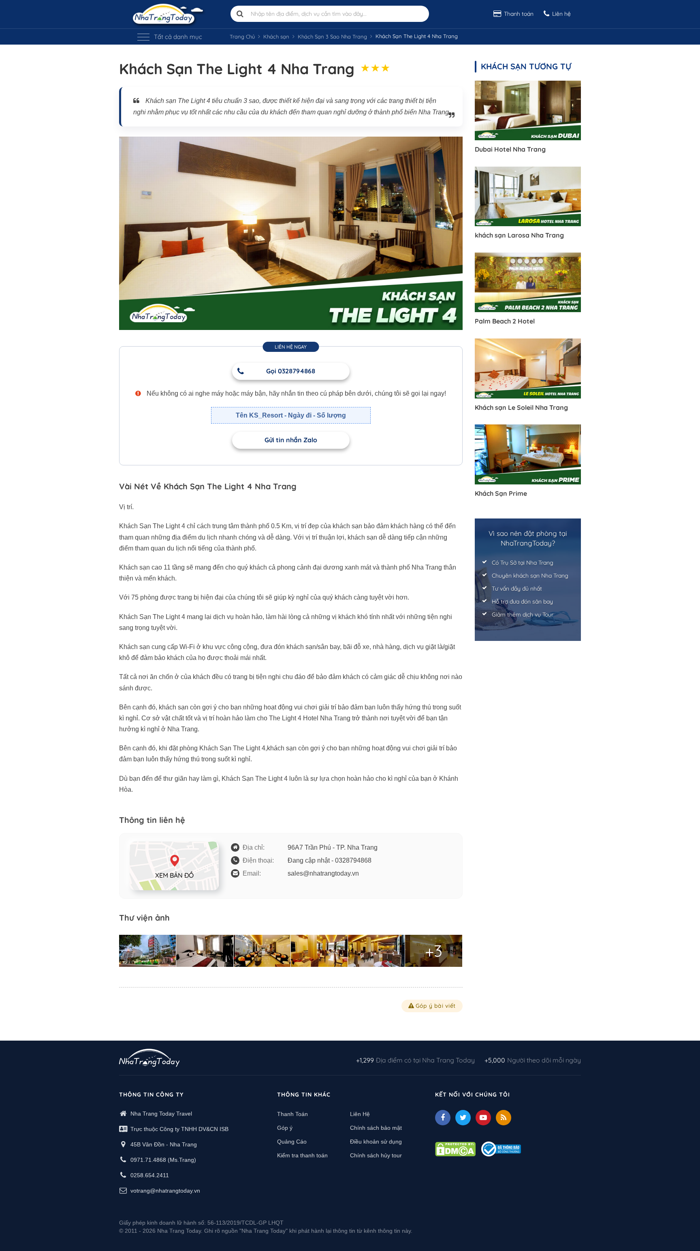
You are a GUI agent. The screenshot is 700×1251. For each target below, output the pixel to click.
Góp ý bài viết (436, 1005)
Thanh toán (519, 13)
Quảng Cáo (292, 1141)
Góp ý (284, 1128)
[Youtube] (483, 1117)
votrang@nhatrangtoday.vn (165, 1190)
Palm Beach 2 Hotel (505, 321)
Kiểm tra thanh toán (302, 1155)
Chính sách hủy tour (376, 1155)
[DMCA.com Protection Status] (455, 1148)
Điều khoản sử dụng (376, 1141)
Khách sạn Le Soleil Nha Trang (521, 407)
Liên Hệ (360, 1114)
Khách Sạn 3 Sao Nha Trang (332, 36)
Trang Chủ (242, 36)
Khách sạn (276, 36)
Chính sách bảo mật (376, 1128)
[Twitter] (463, 1117)
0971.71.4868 (148, 1160)
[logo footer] (149, 1059)
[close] (632, 125)
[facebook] (442, 1117)
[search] (240, 14)
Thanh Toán (292, 1114)
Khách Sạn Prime (501, 493)
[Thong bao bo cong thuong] (501, 1148)
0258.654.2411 (149, 1175)
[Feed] (503, 1117)
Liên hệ (561, 13)
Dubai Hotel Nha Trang (510, 149)
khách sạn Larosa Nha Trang (519, 235)
